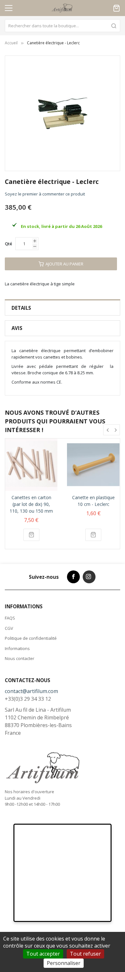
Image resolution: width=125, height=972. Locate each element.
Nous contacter (19, 658)
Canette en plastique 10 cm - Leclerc (93, 500)
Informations (17, 648)
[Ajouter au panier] (31, 535)
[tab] (62, 308)
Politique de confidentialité (31, 638)
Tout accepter (43, 953)
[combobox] (62, 25)
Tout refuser (85, 953)
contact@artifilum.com (31, 691)
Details (21, 308)
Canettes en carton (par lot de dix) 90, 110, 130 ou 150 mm (31, 504)
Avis (17, 328)
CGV (9, 628)
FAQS (10, 618)
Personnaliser (63, 963)
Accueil (11, 43)
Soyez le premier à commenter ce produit (45, 194)
